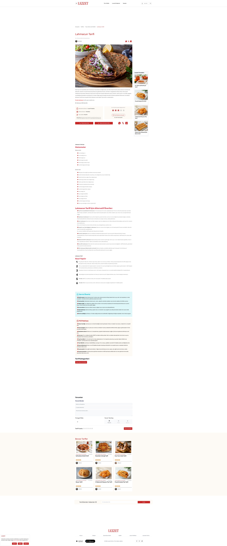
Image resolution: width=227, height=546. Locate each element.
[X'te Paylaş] (128, 41)
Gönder (143, 502)
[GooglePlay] (90, 541)
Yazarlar (124, 3)
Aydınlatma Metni (107, 535)
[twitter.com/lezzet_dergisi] (142, 541)
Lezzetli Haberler (116, 3)
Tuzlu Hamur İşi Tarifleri (90, 26)
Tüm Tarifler (106, 3)
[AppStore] (80, 541)
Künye (81, 535)
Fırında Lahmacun (79, 100)
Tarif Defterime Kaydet (119, 115)
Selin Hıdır (80, 41)
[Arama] (150, 3)
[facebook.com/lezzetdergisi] (137, 541)
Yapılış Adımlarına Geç (105, 123)
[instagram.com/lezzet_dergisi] (139, 541)
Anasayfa (77, 26)
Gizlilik (120, 535)
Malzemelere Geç (85, 123)
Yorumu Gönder (128, 428)
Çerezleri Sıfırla (146, 535)
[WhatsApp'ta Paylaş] (126, 41)
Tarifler (82, 26)
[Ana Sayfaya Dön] (113, 530)
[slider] (118, 110)
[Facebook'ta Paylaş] (131, 41)
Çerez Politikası (133, 535)
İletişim (94, 535)
